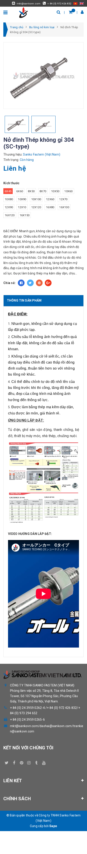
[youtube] (43, 762)
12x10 (22, 207)
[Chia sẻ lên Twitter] (30, 283)
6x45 (8, 191)
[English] (82, 3)
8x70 (42, 191)
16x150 (25, 215)
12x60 (50, 199)
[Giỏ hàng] (70, 12)
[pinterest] (21, 762)
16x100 (64, 207)
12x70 (63, 199)
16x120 (10, 215)
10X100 (36, 199)
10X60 (68, 191)
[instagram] (29, 762)
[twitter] (6, 762)
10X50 (55, 191)
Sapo (53, 826)
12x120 (36, 207)
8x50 (31, 191)
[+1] (48, 283)
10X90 (22, 199)
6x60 (19, 191)
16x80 (50, 207)
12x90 (9, 207)
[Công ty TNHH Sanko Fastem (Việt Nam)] (23, 12)
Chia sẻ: (9, 283)
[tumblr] (36, 762)
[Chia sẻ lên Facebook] (21, 283)
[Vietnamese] (75, 3)
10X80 (9, 199)
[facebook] (14, 762)
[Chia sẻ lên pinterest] (39, 283)
